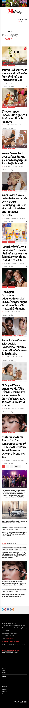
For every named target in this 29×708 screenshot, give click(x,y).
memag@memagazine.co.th (10, 641)
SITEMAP (4, 666)
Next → (17, 466)
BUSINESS (4, 679)
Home (3, 32)
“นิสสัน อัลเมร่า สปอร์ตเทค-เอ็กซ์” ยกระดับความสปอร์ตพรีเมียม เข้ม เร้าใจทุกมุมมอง (14, 522)
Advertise (4, 672)
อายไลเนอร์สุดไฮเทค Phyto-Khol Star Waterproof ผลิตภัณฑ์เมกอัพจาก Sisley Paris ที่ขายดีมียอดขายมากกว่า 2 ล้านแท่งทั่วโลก (14, 583)
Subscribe (4, 670)
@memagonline (10, 638)
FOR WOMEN (11, 65)
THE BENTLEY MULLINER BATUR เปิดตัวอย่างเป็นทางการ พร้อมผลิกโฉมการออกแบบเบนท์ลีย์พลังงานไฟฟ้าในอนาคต (14, 534)
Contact (3, 668)
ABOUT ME (4, 683)
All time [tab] (14, 543)
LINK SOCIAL (4, 686)
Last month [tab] (9, 543)
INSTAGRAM (4, 691)
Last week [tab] (4, 543)
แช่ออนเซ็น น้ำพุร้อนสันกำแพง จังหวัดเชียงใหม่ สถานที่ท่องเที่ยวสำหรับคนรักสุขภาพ (14, 595)
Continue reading (8, 86)
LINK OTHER (4, 676)
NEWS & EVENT (6, 335)
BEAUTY (4, 65)
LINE (3, 693)
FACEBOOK (4, 689)
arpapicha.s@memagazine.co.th (11, 650)
